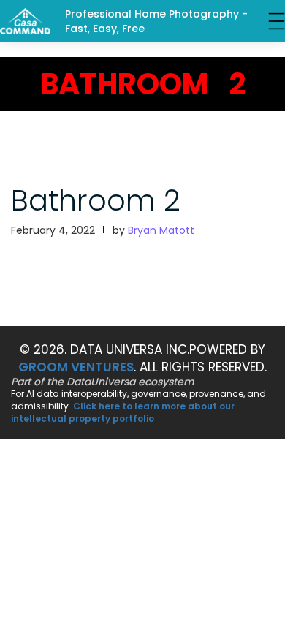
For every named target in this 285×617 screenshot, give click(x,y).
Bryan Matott (161, 230)
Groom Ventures (76, 367)
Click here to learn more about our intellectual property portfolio (123, 412)
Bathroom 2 (95, 200)
